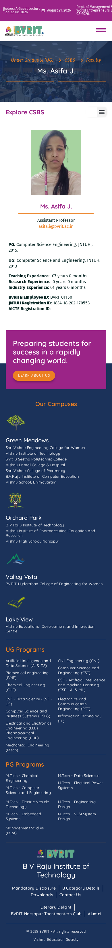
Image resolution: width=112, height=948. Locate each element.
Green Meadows (27, 440)
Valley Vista (21, 576)
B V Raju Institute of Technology (56, 870)
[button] (101, 112)
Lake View (19, 619)
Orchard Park (24, 517)
